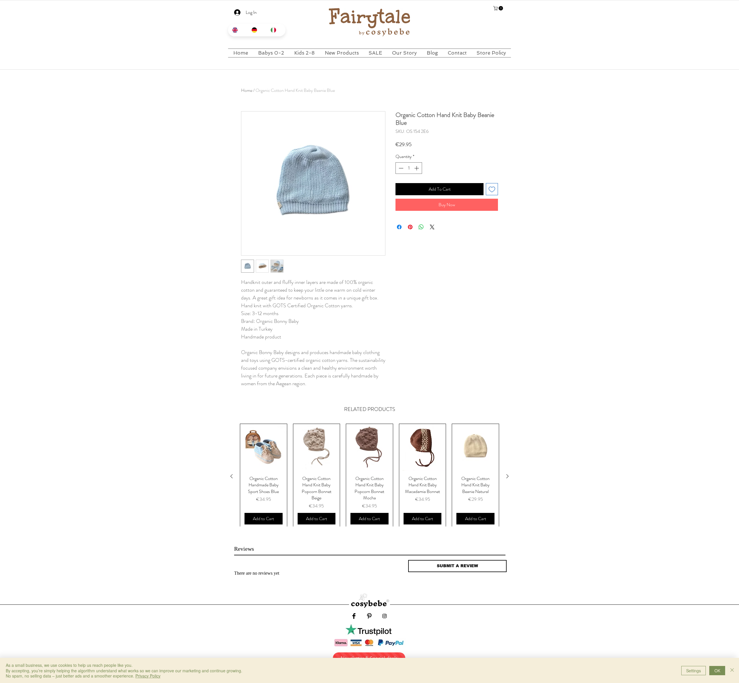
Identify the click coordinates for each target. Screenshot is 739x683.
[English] (237, 30)
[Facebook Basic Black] (354, 616)
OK (717, 670)
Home (246, 90)
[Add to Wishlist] (492, 189)
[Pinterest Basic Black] (369, 616)
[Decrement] (400, 168)
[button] (498, 8)
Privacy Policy (148, 676)
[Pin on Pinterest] (410, 227)
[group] (369, 476)
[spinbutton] (408, 168)
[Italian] (275, 30)
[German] (256, 30)
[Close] (732, 670)
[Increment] (417, 168)
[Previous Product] (231, 476)
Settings (693, 670)
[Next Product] (507, 476)
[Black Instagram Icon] (384, 616)
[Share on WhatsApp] (421, 227)
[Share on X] (432, 227)
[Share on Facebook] (399, 227)
